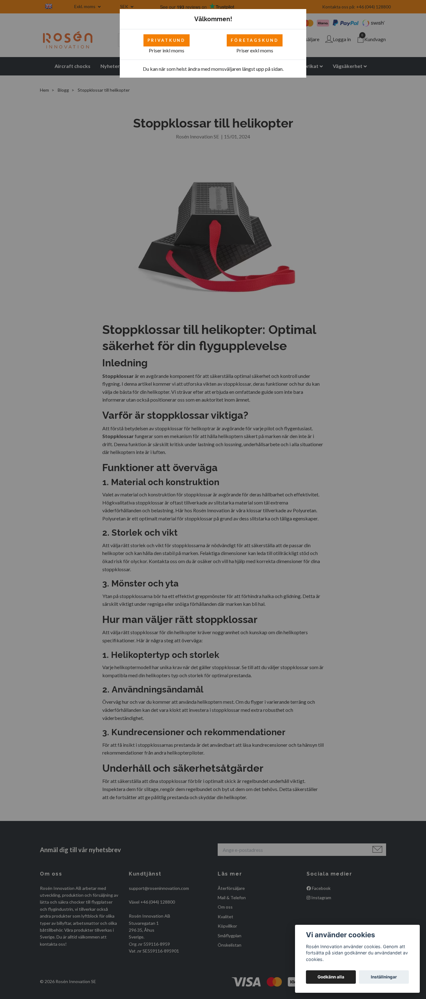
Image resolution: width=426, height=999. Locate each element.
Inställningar (384, 976)
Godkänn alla (330, 976)
